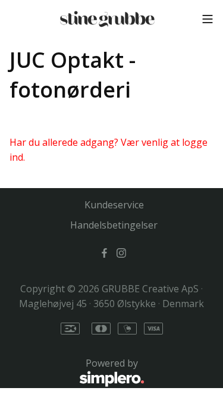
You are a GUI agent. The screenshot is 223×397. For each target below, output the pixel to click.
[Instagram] (121, 252)
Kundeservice (114, 204)
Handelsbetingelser (114, 225)
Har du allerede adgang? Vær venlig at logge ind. (109, 150)
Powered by (74, 370)
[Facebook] (104, 252)
